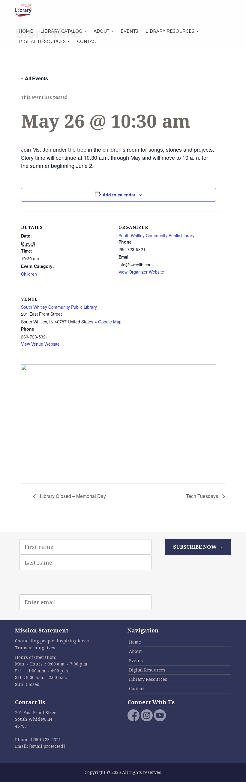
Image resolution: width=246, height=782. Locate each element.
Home (26, 31)
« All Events (34, 78)
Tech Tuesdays (202, 496)
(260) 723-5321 (46, 739)
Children (29, 274)
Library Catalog (61, 31)
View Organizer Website (141, 272)
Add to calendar (119, 195)
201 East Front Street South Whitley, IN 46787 (36, 719)
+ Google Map (108, 322)
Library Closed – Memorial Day (72, 496)
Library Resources (171, 31)
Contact (87, 41)
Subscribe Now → (198, 547)
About (102, 31)
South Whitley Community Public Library (156, 235)
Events (129, 31)
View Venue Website (40, 344)
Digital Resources (43, 41)
